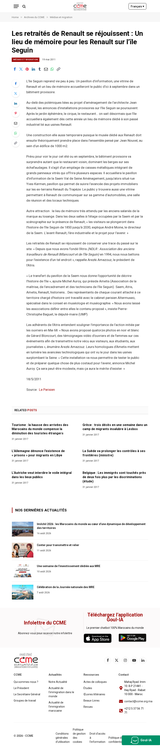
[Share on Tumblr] (40, 69)
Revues (88, 706)
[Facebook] (16, 83)
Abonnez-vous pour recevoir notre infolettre (45, 633)
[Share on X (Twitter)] (21, 69)
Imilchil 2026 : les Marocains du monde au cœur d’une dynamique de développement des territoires (91, 525)
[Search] (24, 6)
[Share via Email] (46, 69)
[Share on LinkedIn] (33, 69)
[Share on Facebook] (15, 69)
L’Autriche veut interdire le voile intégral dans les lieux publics (42, 475)
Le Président (21, 688)
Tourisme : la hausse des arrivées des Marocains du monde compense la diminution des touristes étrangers (40, 429)
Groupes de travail (25, 700)
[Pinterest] (16, 113)
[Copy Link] (58, 69)
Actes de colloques (95, 681)
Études (88, 688)
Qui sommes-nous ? (26, 681)
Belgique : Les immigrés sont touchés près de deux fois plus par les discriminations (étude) (114, 477)
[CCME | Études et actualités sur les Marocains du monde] (80, 6)
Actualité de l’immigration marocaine (57, 706)
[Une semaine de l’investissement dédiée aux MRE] (22, 571)
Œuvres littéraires (94, 694)
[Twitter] (16, 93)
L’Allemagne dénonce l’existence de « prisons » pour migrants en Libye (38, 453)
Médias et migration (25, 59)
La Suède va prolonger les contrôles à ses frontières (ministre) (114, 453)
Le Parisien (47, 390)
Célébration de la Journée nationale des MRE (65, 587)
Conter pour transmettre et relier (58, 545)
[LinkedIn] (16, 103)
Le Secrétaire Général (27, 694)
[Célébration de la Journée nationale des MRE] (22, 592)
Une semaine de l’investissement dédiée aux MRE (68, 566)
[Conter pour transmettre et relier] (22, 550)
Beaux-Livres (92, 700)
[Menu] (16, 6)
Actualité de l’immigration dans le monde (61, 692)
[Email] (16, 123)
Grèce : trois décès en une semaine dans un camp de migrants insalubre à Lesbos (115, 427)
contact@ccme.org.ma (138, 701)
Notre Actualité (58, 681)
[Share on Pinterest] (27, 69)
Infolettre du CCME (45, 623)
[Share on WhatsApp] (52, 69)
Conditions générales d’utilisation (63, 737)
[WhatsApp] (16, 133)
